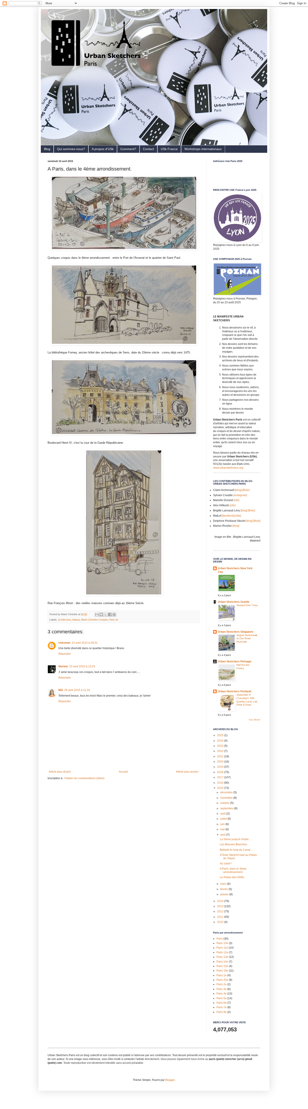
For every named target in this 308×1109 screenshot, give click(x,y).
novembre (226, 797)
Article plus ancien (187, 771)
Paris (219, 938)
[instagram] (240, 495)
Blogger (170, 1080)
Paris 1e (221, 975)
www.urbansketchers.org (228, 467)
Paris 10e (222, 943)
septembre (227, 808)
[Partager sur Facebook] (110, 614)
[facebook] (228, 515)
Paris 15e (222, 966)
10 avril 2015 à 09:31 (85, 642)
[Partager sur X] (105, 614)
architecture (64, 619)
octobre (225, 803)
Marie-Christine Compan (94, 619)
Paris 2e (221, 984)
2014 (220, 901)
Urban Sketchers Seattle (233, 601)
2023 (220, 745)
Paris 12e (222, 952)
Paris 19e (222, 970)
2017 (220, 777)
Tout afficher (254, 720)
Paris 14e (222, 961)
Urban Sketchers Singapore (235, 631)
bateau (76, 619)
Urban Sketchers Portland (234, 691)
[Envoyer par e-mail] (97, 614)
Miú (60, 690)
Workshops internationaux (203, 149)
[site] (236, 500)
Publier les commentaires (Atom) (84, 778)
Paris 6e (221, 1002)
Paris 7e (221, 1007)
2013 (220, 906)
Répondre (64, 653)
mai (222, 829)
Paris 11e (222, 947)
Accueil (123, 771)
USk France (169, 149)
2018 (220, 772)
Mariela (63, 666)
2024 (220, 740)
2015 (220, 788)
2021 (220, 756)
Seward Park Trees (247, 605)
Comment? (128, 149)
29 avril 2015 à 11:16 (77, 690)
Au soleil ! (226, 863)
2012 (220, 911)
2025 (220, 735)
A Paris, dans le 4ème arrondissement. (233, 870)
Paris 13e (222, 956)
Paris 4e (113, 619)
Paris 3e (221, 989)
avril (223, 834)
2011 (220, 916)
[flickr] (245, 490)
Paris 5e (221, 998)
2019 (220, 766)
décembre (226, 792)
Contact (148, 149)
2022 (220, 751)
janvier (224, 894)
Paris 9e (221, 1012)
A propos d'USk (103, 149)
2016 (220, 782)
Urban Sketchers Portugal (234, 661)
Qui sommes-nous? (71, 149)
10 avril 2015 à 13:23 (82, 666)
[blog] (238, 490)
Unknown (64, 642)
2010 (220, 922)
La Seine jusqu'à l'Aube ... (235, 839)
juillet (224, 818)
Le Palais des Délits (232, 877)
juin (222, 824)
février (224, 889)
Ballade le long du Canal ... (236, 849)
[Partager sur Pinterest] (114, 614)
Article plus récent (60, 771)
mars (223, 883)
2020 (220, 761)
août (223, 813)
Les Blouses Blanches (233, 844)
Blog (47, 149)
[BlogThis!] (101, 614)
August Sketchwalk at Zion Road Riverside (247, 638)
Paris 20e (222, 979)
